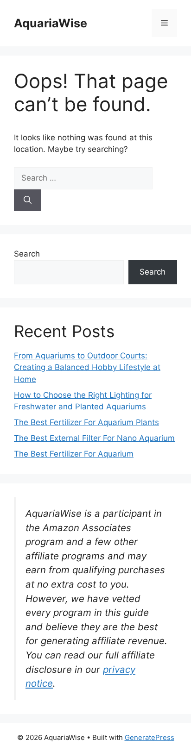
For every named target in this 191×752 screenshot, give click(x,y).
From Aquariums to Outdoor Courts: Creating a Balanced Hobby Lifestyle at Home (87, 367)
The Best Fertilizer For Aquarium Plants (86, 422)
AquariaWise (50, 23)
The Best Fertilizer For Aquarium (74, 453)
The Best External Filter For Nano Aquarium (94, 438)
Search (27, 253)
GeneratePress (149, 737)
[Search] (27, 200)
